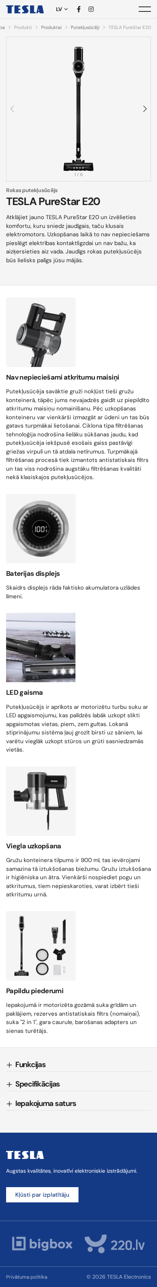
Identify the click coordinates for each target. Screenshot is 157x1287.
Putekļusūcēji (85, 27)
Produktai (51, 27)
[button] (144, 109)
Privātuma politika (26, 1277)
